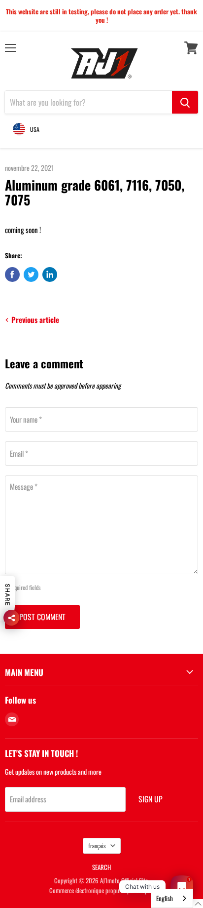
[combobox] (172, 898)
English (164, 898)
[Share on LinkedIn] (49, 274)
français (97, 845)
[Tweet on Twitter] (31, 274)
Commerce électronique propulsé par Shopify (101, 890)
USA (34, 129)
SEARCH (101, 867)
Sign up (150, 799)
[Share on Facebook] (12, 274)
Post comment (42, 617)
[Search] (185, 102)
